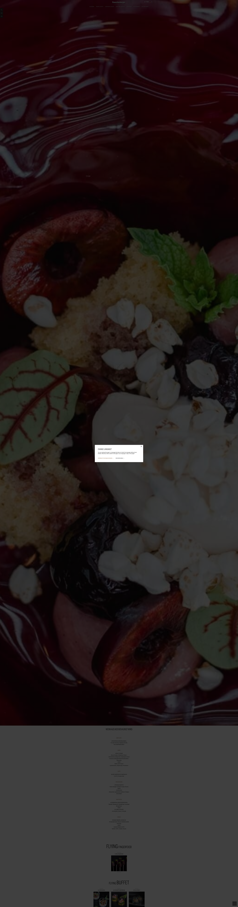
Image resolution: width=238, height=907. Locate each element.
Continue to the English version (105, 458)
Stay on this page (119, 458)
